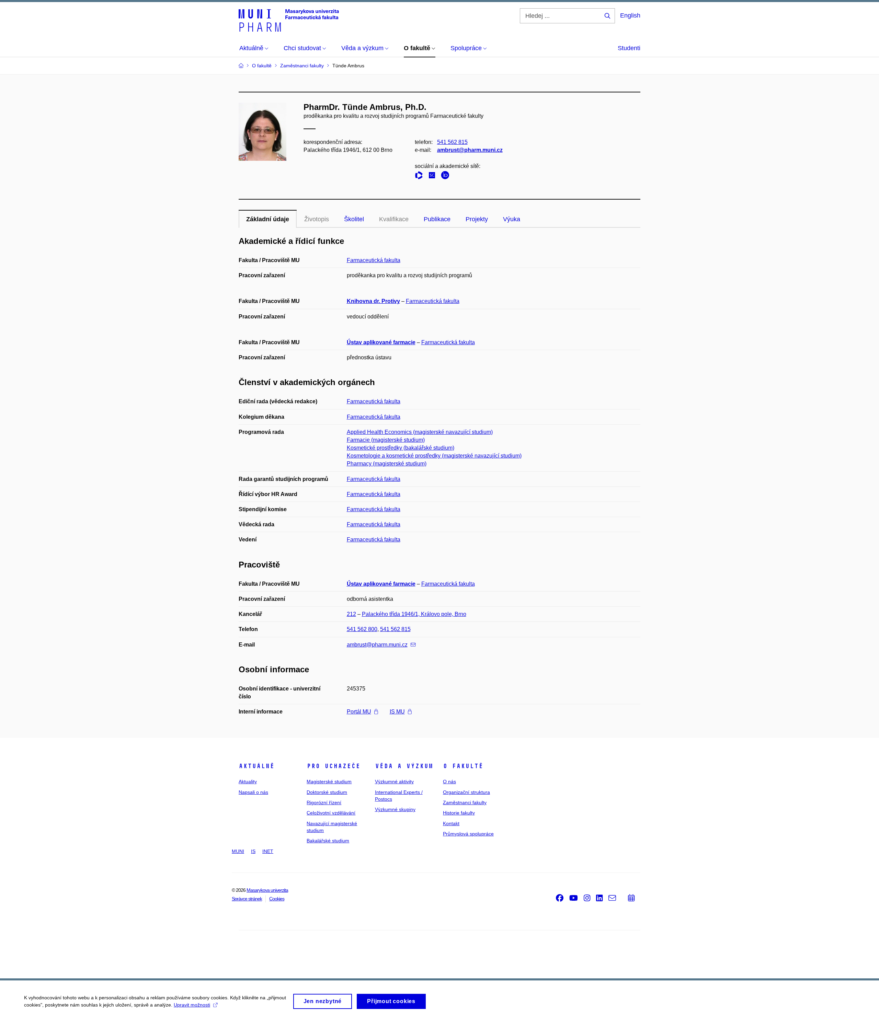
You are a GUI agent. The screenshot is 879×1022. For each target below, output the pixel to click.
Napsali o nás (253, 792)
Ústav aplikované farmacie (381, 342)
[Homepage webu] (289, 20)
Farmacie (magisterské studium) (386, 440)
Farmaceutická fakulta (373, 260)
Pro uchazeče (333, 766)
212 (351, 614)
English (630, 15)
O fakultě (463, 766)
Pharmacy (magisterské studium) (386, 464)
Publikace (437, 219)
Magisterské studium (329, 781)
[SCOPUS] (434, 176)
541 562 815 (452, 142)
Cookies (276, 898)
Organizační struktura (466, 792)
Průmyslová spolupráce (468, 833)
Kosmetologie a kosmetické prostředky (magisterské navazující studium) (434, 456)
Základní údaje (267, 219)
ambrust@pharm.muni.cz (470, 150)
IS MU (397, 712)
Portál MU (359, 712)
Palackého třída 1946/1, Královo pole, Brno (414, 614)
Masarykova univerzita (267, 890)
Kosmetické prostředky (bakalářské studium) (400, 448)
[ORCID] (447, 176)
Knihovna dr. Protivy (373, 301)
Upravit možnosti (192, 1005)
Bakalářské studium (328, 840)
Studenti (629, 48)
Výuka (511, 219)
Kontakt (451, 823)
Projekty (477, 219)
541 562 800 (362, 629)
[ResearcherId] (420, 176)
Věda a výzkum (404, 766)
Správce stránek (247, 898)
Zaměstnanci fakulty (465, 802)
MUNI (238, 851)
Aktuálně (256, 766)
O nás (449, 781)
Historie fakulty (459, 813)
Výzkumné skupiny (395, 809)
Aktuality (248, 781)
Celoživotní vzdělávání (331, 813)
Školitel (354, 219)
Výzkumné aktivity (394, 781)
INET (267, 851)
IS (253, 851)
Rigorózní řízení (324, 802)
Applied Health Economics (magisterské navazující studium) (420, 432)
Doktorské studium (327, 792)
